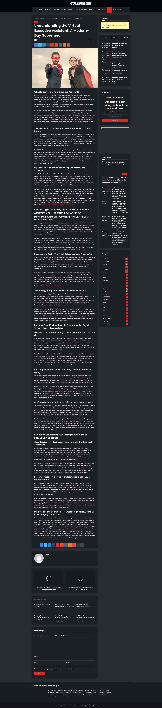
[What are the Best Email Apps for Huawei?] (106, 72)
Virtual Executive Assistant (43, 95)
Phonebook (106, 261)
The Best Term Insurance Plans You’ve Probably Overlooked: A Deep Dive (119, 53)
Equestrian (106, 321)
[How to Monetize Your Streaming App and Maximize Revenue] (106, 64)
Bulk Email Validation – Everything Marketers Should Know (85, 617)
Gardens (105, 304)
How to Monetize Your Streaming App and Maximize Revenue (119, 63)
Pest (104, 313)
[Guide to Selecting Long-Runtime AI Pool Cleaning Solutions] (64, 609)
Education (55, 9)
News (104, 302)
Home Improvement (81, 9)
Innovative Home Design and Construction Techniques (57, 204)
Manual (105, 272)
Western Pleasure (107, 318)
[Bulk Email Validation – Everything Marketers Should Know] (85, 609)
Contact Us (117, 9)
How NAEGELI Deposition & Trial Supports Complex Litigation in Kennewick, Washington (114, 180)
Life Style (97, 9)
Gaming (63, 9)
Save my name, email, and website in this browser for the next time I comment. (57, 669)
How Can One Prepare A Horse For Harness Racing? (119, 45)
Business (47, 9)
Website (68, 662)
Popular (104, 37)
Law (90, 9)
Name (36, 656)
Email (36, 662)
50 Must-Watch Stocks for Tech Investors (53, 286)
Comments (124, 37)
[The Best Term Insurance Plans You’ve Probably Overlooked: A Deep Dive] (106, 55)
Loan (103, 9)
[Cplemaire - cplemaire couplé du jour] (81, 3)
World (104, 258)
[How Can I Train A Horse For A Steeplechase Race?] (106, 80)
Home (40, 9)
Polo (104, 315)
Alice (38, 40)
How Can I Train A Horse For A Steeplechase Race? (119, 79)
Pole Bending (106, 299)
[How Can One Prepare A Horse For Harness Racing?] (106, 46)
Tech (109, 9)
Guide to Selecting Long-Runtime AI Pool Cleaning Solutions (63, 617)
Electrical (105, 307)
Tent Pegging (106, 323)
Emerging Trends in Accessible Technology (41, 616)
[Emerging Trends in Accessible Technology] (43, 609)
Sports (104, 291)
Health (70, 9)
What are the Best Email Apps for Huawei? (119, 71)
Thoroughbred (106, 296)
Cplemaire (105, 264)
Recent (114, 37)
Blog (104, 283)
